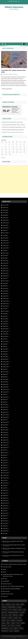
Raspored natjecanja (7, 583)
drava (13, 604)
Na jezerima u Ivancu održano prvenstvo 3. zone (13, 132)
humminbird (4, 609)
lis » (4, 157)
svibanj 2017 (5, 460)
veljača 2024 (5, 268)
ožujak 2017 (5, 465)
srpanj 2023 (5, 283)
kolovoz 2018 (5, 422)
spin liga (22, 623)
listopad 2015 (5, 508)
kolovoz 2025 (5, 232)
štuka (11, 630)
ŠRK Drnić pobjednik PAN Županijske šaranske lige (13, 129)
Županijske (16, 630)
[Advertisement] (14, 28)
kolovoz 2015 (5, 513)
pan (20, 617)
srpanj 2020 (5, 374)
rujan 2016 (5, 480)
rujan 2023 (5, 278)
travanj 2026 (5, 212)
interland (15, 609)
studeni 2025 (5, 225)
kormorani (22, 612)
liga (6, 614)
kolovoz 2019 (5, 397)
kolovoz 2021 (5, 341)
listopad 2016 (5, 477)
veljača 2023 (5, 296)
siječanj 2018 (5, 440)
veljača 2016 (5, 498)
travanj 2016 (5, 493)
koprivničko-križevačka (13, 612)
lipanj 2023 (5, 285)
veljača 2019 (5, 412)
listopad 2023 (5, 275)
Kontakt (4, 571)
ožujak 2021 (5, 354)
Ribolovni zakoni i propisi (8, 593)
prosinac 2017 (6, 442)
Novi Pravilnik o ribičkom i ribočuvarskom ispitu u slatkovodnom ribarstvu (13, 575)
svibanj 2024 (5, 260)
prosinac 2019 (6, 389)
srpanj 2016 (5, 485)
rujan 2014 (5, 533)
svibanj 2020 (5, 379)
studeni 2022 (5, 303)
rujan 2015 (5, 510)
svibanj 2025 (5, 237)
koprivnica (4, 612)
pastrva (3, 620)
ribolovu (13, 623)
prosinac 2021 (6, 331)
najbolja (21, 614)
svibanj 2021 (5, 349)
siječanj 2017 (5, 470)
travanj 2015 (5, 523)
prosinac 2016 (6, 472)
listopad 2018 (5, 417)
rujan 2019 (5, 394)
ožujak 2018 (5, 434)
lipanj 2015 (5, 518)
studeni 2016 (5, 475)
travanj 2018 (5, 432)
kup (2, 614)
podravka (13, 620)
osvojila (15, 617)
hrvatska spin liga (11, 607)
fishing (22, 604)
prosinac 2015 (6, 503)
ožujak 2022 (5, 323)
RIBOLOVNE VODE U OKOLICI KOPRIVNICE (11, 588)
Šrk (11, 628)
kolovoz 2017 (5, 452)
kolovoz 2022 (5, 311)
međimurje (15, 614)
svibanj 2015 (5, 520)
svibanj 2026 (5, 210)
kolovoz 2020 (5, 371)
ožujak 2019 (5, 409)
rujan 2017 (5, 450)
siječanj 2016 (5, 500)
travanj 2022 (5, 321)
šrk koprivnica (5, 630)
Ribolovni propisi (6, 591)
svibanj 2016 (5, 490)
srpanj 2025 (5, 235)
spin (18, 623)
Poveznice (5, 578)
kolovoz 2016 (5, 482)
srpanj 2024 (5, 255)
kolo (24, 609)
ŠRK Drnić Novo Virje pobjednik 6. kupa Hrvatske (13, 122)
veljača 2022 (5, 326)
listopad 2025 (5, 227)
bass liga (8, 604)
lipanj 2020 (5, 376)
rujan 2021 (5, 338)
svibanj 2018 (5, 429)
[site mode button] (23, 44)
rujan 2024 (5, 250)
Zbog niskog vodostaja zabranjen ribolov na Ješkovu (14, 124)
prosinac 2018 (6, 414)
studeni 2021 (5, 333)
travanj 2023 (5, 291)
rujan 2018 (5, 419)
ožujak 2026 (5, 215)
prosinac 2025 (6, 222)
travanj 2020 (5, 381)
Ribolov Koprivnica (14, 7)
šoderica (15, 628)
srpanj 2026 (5, 207)
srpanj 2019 (5, 399)
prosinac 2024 (6, 242)
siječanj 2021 (5, 359)
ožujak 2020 (5, 384)
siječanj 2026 (5, 220)
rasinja (3, 623)
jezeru (20, 609)
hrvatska (4, 607)
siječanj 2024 (5, 270)
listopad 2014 (5, 530)
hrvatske (19, 607)
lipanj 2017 (5, 457)
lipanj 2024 (5, 258)
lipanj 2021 (5, 346)
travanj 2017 (5, 462)
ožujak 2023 (5, 293)
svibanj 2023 (5, 288)
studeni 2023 (5, 273)
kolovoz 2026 (5, 205)
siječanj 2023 (5, 298)
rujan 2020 (5, 369)
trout (9, 625)
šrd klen (21, 628)
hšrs (10, 609)
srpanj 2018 (5, 424)
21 (2, 152)
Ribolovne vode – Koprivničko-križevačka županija (13, 586)
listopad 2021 (5, 336)
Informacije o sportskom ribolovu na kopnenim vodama (14, 564)
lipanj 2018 (5, 427)
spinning (4, 625)
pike (8, 620)
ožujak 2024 (5, 265)
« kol (2, 157)
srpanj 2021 (5, 344)
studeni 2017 (5, 445)
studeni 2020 (5, 364)
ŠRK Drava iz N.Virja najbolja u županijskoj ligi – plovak (14, 127)
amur (3, 604)
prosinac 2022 (6, 301)
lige (10, 614)
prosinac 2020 (6, 361)
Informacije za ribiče (7, 566)
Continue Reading (8, 88)
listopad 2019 (5, 392)
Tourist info (5, 596)
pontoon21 (19, 620)
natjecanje (4, 617)
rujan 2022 (5, 308)
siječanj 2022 (5, 328)
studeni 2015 (5, 505)
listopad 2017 (5, 447)
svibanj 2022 (5, 318)
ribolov (8, 623)
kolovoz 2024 (5, 253)
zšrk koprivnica (5, 628)
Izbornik (4, 569)
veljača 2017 (5, 467)
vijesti (13, 625)
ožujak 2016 (5, 495)
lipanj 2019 (5, 402)
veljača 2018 (5, 437)
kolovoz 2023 (5, 280)
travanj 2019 (5, 407)
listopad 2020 (5, 366)
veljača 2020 (5, 386)
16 (9, 149)
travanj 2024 (5, 263)
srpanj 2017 (5, 455)
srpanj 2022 (5, 313)
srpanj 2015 (5, 515)
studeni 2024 (5, 245)
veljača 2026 (5, 217)
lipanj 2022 (5, 316)
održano (10, 617)
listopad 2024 (5, 248)
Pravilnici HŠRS (6, 581)
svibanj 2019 (5, 404)
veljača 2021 (5, 356)
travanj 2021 (5, 351)
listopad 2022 (5, 306)
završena (18, 625)
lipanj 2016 (5, 487)
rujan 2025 (5, 230)
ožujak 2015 (5, 525)
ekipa (18, 604)
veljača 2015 (5, 528)
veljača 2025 (5, 240)
